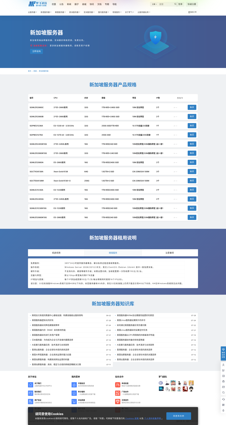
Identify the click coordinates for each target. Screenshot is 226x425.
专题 (107, 4)
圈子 (77, 4)
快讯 (92, 4)
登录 (180, 4)
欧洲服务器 (73, 12)
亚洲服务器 (88, 12)
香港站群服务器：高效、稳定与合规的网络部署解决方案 (56, 364)
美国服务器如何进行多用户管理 (45, 335)
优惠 (54, 4)
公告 (61, 4)
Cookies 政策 (132, 418)
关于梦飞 (128, 12)
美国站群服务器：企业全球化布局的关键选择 (136, 355)
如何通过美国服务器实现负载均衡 (131, 325)
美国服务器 (59, 12)
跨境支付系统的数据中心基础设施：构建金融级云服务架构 (57, 315)
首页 (29, 71)
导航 (114, 4)
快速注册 (192, 4)
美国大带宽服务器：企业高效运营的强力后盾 (51, 355)
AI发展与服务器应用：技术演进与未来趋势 (50, 345)
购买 (192, 107)
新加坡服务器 (43, 71)
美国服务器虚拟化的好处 (42, 320)
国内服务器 (102, 12)
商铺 (35, 71)
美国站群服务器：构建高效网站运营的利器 (50, 359)
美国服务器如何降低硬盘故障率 (45, 325)
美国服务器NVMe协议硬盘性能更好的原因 (135, 315)
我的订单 (193, 12)
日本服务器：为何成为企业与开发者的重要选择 (52, 340)
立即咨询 (36, 51)
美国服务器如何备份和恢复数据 (130, 340)
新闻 (69, 4)
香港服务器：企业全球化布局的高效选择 (134, 350)
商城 (84, 4)
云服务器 (31, 12)
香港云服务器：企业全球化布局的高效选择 (50, 350)
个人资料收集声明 (153, 418)
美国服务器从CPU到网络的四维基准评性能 (135, 335)
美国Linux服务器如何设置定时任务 (132, 330)
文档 (99, 4)
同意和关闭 (178, 416)
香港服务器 (45, 12)
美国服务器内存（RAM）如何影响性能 (49, 330)
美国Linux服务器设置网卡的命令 (131, 320)
